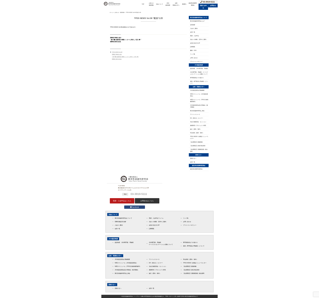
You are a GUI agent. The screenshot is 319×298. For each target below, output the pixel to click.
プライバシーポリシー (196, 61)
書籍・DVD (193, 50)
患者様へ (184, 4)
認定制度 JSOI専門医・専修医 (199, 68)
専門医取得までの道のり (197, 77)
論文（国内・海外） (195, 129)
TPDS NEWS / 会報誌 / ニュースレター (199, 137)
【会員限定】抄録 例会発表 (197, 145)
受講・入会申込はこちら (122, 201)
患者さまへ (193, 158)
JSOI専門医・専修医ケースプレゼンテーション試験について (161, 243)
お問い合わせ (194, 58)
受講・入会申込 (194, 35)
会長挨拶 (192, 24)
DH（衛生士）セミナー (196, 118)
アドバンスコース (195, 114)
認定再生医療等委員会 (193, 4)
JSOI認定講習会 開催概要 (197, 90)
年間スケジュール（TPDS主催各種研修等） (199, 100)
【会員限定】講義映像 (196, 142)
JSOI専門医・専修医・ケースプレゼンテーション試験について (199, 73)
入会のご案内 (194, 28)
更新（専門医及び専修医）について (199, 82)
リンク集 (192, 54)
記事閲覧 (192, 46)
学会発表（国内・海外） (197, 132)
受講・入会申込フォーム (156, 218)
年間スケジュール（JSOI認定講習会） (199, 95)
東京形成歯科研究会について (123, 218)
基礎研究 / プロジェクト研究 (198, 125)
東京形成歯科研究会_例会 (197, 110)
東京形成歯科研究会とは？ (197, 21)
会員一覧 (192, 32)
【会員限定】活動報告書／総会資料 (199, 150)
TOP (143, 4)
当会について (159, 4)
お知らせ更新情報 (151, 4)
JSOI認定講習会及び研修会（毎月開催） (199, 106)
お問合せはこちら (147, 201)
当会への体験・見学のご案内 (198, 39)
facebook (135, 207)
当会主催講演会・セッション (198, 121)
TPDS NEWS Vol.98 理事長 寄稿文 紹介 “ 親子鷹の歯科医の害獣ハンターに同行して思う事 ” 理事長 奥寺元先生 (125, 55)
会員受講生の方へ (176, 4)
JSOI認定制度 (167, 4)
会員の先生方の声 (195, 43)
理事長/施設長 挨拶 (120, 221)
